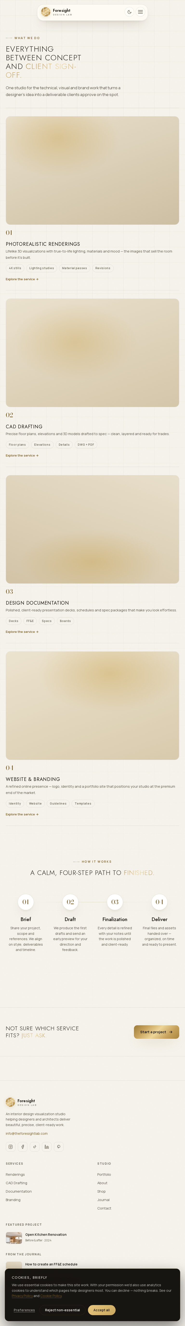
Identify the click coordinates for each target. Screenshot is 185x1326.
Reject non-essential (62, 1310)
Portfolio (104, 1174)
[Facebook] (22, 1147)
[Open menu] (140, 12)
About (102, 1183)
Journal (103, 1199)
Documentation (19, 1191)
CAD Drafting (16, 1183)
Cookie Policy (50, 1295)
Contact (104, 1208)
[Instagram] (10, 1147)
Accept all (101, 1310)
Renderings (15, 1174)
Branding (13, 1199)
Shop (101, 1191)
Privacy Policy (22, 1295)
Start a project (153, 1031)
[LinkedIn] (47, 1147)
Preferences (24, 1310)
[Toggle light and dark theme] (129, 12)
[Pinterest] (59, 1147)
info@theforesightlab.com (27, 1133)
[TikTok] (35, 1147)
